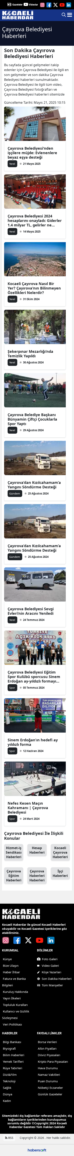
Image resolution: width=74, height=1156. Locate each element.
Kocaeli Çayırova (60, 852)
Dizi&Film (10, 1074)
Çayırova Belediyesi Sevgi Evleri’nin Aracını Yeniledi (31, 611)
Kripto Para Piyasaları (53, 1061)
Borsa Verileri (47, 1042)
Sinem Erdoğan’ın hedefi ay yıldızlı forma (33, 742)
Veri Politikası (12, 1024)
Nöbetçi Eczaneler (50, 1088)
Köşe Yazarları (51, 972)
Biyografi (9, 1048)
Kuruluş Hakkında (15, 992)
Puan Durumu (48, 1081)
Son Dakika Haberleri (57, 979)
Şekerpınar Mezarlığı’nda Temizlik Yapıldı (30, 353)
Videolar (33, 4)
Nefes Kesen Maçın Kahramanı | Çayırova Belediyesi (28, 807)
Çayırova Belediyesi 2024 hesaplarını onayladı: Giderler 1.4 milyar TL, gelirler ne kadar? (35, 220)
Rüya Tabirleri (12, 1068)
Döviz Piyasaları (49, 1055)
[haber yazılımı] (37, 1150)
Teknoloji (9, 1081)
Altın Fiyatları (47, 1048)
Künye (7, 959)
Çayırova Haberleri (37, 875)
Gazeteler (17, 4)
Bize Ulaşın (10, 965)
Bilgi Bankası (12, 1042)
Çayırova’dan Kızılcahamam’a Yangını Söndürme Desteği (34, 484)
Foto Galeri (50, 959)
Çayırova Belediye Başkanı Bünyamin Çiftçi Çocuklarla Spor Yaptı (32, 419)
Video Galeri (50, 965)
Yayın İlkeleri (12, 998)
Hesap (37, 850)
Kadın (7, 1101)
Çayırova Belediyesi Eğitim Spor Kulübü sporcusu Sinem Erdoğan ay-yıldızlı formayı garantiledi (34, 676)
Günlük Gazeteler (50, 1094)
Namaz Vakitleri (49, 1074)
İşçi (60, 873)
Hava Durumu (48, 1068)
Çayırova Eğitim (13, 875)
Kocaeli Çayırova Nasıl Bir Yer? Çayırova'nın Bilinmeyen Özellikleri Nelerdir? (34, 288)
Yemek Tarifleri (13, 1061)
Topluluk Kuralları (15, 1005)
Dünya (7, 1094)
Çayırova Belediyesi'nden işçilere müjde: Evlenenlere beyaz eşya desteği (32, 152)
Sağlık (7, 1088)
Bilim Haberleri (13, 1055)
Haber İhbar (11, 972)
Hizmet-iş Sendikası (14, 852)
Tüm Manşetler (52, 985)
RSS (10, 1138)
